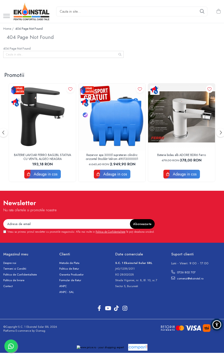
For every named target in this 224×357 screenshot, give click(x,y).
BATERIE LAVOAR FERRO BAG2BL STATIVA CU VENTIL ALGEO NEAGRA (42, 157)
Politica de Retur (69, 269)
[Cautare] (202, 11)
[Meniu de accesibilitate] (217, 325)
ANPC (63, 286)
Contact (8, 286)
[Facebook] (99, 308)
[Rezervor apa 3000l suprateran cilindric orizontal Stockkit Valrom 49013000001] (112, 116)
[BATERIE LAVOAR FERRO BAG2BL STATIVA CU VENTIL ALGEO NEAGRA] (42, 116)
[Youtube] (108, 308)
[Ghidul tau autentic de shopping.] (137, 347)
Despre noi (9, 263)
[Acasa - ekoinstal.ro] (31, 11)
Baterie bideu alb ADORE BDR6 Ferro (181, 155)
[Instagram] (125, 308)
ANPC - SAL (66, 292)
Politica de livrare (13, 280)
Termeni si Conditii (14, 269)
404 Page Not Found (29, 28)
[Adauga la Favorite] (70, 89)
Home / (8, 28)
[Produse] (6, 16)
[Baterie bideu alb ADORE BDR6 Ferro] (181, 116)
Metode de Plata (69, 263)
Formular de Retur (70, 280)
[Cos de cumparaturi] (218, 11)
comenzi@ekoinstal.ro (189, 278)
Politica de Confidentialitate (110, 232)
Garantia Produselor (71, 275)
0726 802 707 (186, 272)
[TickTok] (116, 308)
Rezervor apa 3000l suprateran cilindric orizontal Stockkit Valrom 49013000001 (112, 157)
